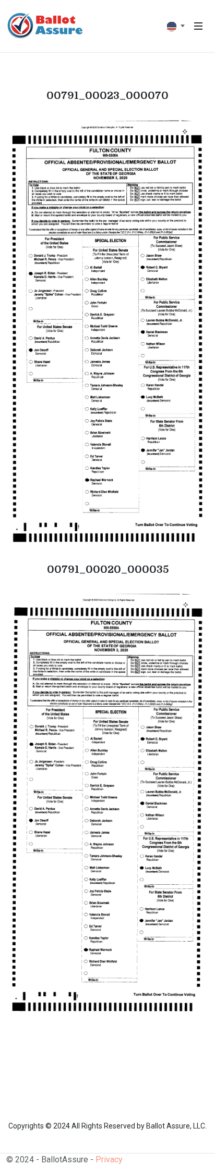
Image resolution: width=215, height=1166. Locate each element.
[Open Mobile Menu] (198, 26)
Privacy (109, 1159)
